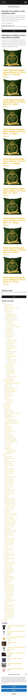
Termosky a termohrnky (12, 363)
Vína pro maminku (9, 510)
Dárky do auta (8, 306)
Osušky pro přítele (9, 553)
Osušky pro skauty (9, 585)
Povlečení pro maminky (10, 501)
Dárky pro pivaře (9, 393)
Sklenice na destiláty (12, 340)
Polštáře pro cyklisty (10, 470)
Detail (7, 77)
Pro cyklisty (6, 460)
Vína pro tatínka (9, 618)
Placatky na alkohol (10, 436)
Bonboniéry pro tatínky (10, 605)
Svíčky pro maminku (10, 503)
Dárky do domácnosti (8, 305)
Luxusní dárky (8, 430)
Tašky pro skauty (9, 593)
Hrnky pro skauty (9, 581)
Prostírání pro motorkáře (11, 523)
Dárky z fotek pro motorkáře (11, 515)
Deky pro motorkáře (10, 516)
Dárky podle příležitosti (9, 380)
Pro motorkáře (7, 511)
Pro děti (8, 596)
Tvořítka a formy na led (11, 341)
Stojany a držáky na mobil (12, 441)
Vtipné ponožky (9, 453)
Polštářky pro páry (9, 548)
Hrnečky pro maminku (10, 493)
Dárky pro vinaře (9, 395)
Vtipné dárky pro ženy (11, 451)
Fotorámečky (9, 321)
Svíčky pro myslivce (10, 541)
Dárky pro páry (7, 405)
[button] (26, 674)
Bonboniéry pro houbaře (10, 476)
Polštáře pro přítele (10, 555)
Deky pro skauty (9, 580)
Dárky (4, 303)
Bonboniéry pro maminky (11, 490)
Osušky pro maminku (10, 498)
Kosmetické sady (9, 426)
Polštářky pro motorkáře (11, 521)
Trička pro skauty (9, 595)
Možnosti (14, 694)
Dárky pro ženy (7, 406)
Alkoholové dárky (9, 410)
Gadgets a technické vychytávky (12, 423)
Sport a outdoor (9, 443)
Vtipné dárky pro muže (11, 450)
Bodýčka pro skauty (10, 576)
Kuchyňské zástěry (11, 334)
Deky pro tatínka (9, 606)
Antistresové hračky (10, 411)
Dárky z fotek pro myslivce (11, 531)
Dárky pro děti (7, 396)
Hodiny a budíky (10, 323)
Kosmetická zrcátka (11, 325)
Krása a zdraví (8, 428)
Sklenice (8, 338)
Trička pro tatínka (9, 616)
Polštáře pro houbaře (10, 483)
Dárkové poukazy (9, 415)
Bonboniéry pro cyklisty (10, 461)
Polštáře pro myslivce (10, 540)
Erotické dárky (8, 418)
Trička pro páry (9, 550)
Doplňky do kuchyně (10, 331)
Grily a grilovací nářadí (11, 314)
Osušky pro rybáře (9, 568)
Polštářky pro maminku (10, 500)
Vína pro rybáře (9, 573)
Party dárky (8, 433)
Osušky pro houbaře (10, 481)
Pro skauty (6, 575)
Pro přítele (6, 551)
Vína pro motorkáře (10, 526)
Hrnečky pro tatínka (10, 608)
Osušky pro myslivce (10, 538)
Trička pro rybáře (9, 571)
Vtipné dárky (8, 448)
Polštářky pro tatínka (10, 611)
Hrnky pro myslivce (9, 535)
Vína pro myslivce (9, 545)
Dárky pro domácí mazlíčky (11, 318)
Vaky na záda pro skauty (11, 600)
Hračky (7, 398)
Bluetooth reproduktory (11, 440)
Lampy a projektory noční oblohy (13, 326)
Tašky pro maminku (10, 506)
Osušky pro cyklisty (10, 468)
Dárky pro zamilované (10, 416)
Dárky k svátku (9, 385)
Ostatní (7, 466)
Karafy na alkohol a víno (12, 346)
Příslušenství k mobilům (11, 438)
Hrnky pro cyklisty (9, 465)
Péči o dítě (5, 620)
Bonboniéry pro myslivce (11, 530)
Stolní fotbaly (8, 446)
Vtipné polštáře (10, 330)
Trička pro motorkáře (10, 525)
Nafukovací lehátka (11, 316)
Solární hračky (10, 401)
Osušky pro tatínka (9, 610)
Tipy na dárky (7, 408)
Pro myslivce (7, 528)
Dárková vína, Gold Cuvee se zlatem (13, 413)
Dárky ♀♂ (5, 455)
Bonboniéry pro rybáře (10, 458)
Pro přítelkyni (7, 556)
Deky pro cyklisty (9, 463)
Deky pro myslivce (9, 533)
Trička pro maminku (10, 508)
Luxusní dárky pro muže (12, 431)
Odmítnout (14, 690)
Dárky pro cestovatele (10, 390)
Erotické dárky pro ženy (12, 421)
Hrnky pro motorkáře (10, 518)
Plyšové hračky (10, 400)
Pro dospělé (9, 598)
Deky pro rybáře (9, 565)
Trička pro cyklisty (9, 471)
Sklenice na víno (11, 361)
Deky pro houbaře (9, 478)
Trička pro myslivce (10, 543)
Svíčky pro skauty (9, 591)
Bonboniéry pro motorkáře (11, 513)
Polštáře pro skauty (10, 586)
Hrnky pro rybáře (9, 566)
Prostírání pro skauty (10, 590)
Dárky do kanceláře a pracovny (12, 308)
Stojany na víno (10, 378)
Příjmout (14, 686)
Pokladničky (9, 328)
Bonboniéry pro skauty (10, 578)
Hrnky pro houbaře (9, 480)
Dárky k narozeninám (10, 381)
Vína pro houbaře (9, 486)
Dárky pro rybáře (7, 456)
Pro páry (6, 546)
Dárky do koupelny (9, 309)
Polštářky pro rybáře (10, 570)
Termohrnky (10, 365)
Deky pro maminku (9, 491)
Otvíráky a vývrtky (10, 336)
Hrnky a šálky (9, 333)
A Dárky (3, 1)
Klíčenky (7, 425)
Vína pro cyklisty (9, 473)
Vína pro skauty (9, 601)
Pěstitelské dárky (9, 435)
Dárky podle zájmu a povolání (10, 388)
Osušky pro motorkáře (10, 520)
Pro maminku (7, 488)
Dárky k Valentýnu (9, 386)
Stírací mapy (8, 445)
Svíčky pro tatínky (9, 613)
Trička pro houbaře (9, 485)
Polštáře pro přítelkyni (10, 558)
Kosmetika (8, 495)
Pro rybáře (6, 560)
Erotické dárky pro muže (12, 420)
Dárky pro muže (7, 403)
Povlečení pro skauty (10, 588)
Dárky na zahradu (9, 311)
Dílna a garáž (9, 313)
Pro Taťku (6, 603)
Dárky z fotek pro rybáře (11, 563)
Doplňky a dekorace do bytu (11, 320)
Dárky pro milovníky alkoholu (11, 391)
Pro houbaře (6, 475)
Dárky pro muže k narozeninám (13, 383)
